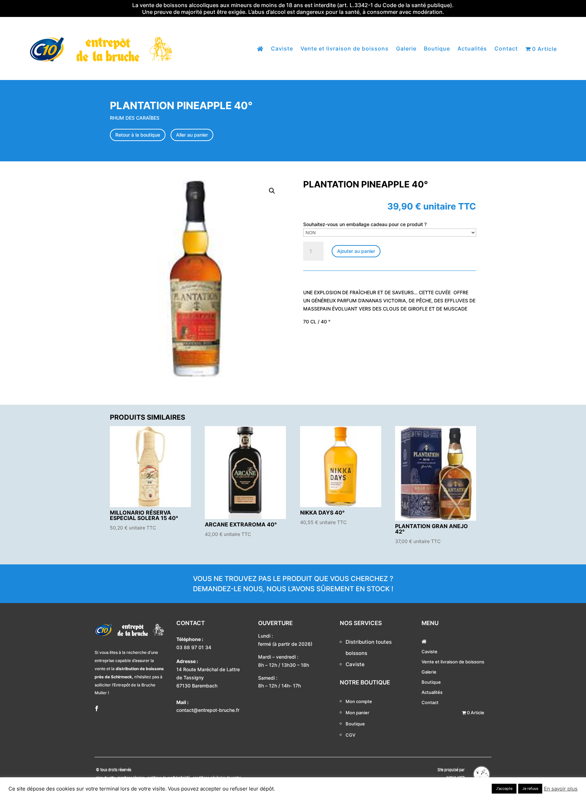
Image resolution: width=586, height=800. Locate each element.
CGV (350, 735)
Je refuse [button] (530, 788)
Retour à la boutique (137, 135)
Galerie (406, 49)
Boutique (437, 49)
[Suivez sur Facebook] (96, 708)
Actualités (472, 49)
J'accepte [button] (504, 788)
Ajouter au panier (356, 251)
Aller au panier (192, 135)
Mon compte (359, 701)
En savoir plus (561, 789)
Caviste (282, 49)
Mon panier (357, 712)
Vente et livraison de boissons (344, 49)
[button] (272, 191)
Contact (506, 49)
